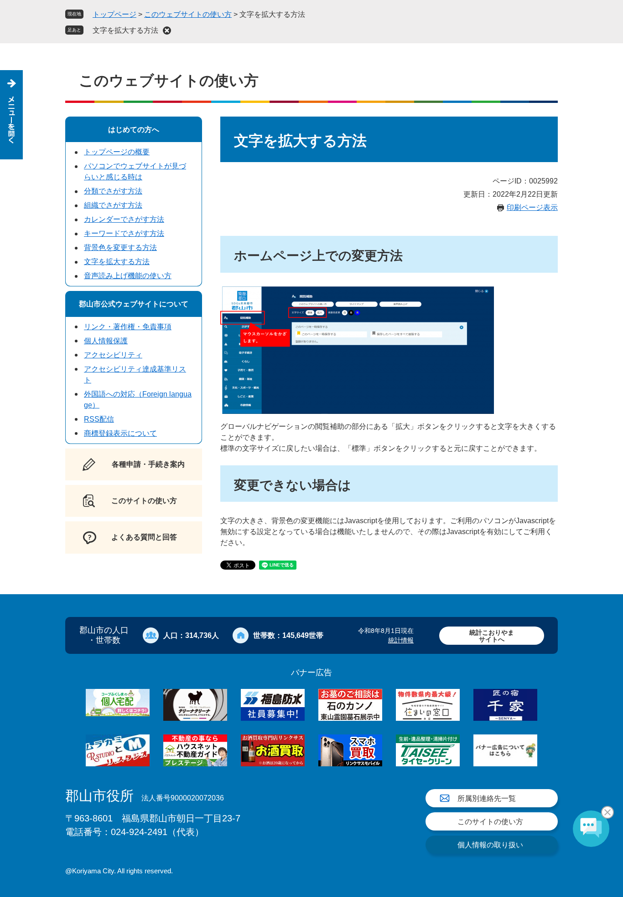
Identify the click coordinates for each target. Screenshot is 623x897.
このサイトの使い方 (490, 822)
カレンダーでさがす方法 (124, 219)
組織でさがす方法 (113, 205)
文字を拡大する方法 (125, 30)
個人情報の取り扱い (490, 845)
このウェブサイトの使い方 (188, 14)
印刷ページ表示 (532, 207)
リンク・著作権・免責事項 (127, 327)
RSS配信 (99, 419)
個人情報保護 (106, 341)
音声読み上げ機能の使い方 (127, 276)
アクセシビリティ (113, 355)
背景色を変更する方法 (120, 247)
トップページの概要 (117, 152)
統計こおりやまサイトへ (491, 636)
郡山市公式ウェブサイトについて (133, 304)
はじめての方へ (133, 129)
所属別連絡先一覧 (486, 798)
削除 (167, 30)
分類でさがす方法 (113, 191)
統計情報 (401, 640)
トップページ (114, 14)
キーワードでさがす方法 (124, 233)
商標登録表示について (120, 433)
